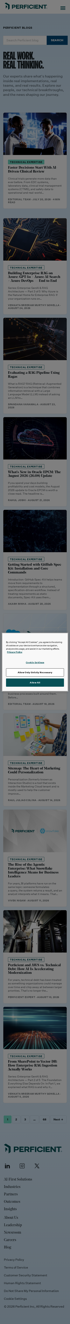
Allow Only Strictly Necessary (35, 672)
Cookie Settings (35, 662)
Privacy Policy (14, 652)
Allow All (35, 682)
